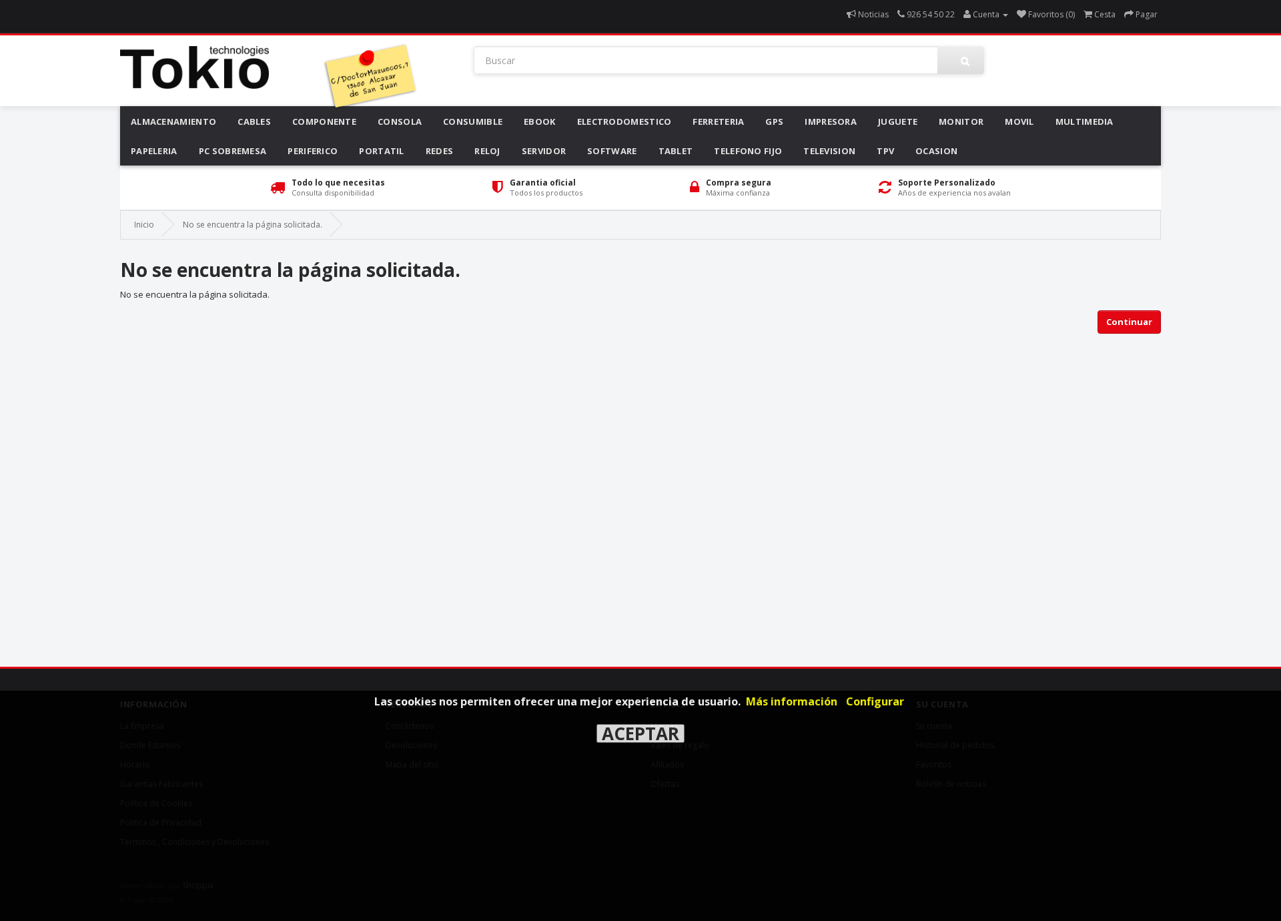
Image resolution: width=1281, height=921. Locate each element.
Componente (324, 121)
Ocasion (936, 151)
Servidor (544, 151)
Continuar (1129, 322)
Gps (774, 121)
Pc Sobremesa (233, 151)
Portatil (381, 151)
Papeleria (154, 151)
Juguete (897, 121)
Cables (254, 121)
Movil (1019, 121)
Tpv (885, 151)
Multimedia (1084, 121)
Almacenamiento (173, 121)
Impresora (831, 121)
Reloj (487, 151)
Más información (791, 701)
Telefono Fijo (748, 151)
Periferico (313, 151)
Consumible (472, 121)
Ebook (540, 121)
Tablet (676, 151)
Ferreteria (718, 121)
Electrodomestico (624, 121)
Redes (440, 151)
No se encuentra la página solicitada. (252, 224)
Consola (400, 121)
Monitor (961, 121)
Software (611, 151)
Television (829, 151)
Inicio (144, 224)
